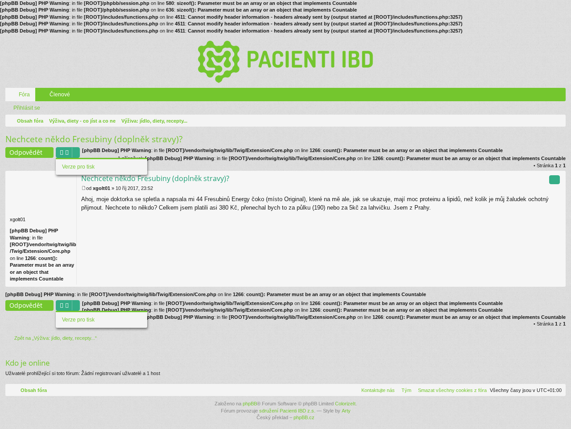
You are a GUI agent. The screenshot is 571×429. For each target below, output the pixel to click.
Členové (60, 94)
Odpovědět (25, 152)
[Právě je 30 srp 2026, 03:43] (557, 121)
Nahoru (560, 282)
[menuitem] (450, 390)
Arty (346, 410)
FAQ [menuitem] (548, 96)
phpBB (250, 403)
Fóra (24, 94)
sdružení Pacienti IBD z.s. (287, 410)
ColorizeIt (345, 403)
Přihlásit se (26, 108)
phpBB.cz (304, 417)
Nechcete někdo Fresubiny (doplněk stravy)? (93, 139)
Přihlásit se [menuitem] (561, 96)
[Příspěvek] (83, 188)
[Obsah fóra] (285, 61)
